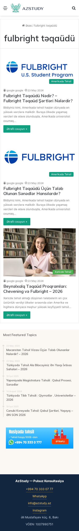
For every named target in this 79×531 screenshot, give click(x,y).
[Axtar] (74, 9)
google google (15, 90)
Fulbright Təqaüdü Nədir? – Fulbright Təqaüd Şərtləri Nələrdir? (38, 98)
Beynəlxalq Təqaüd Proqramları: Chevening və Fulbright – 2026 (35, 289)
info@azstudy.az (39, 503)
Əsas (28, 25)
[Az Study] (27, 8)
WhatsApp (39, 496)
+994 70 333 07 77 (39, 489)
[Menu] (5, 9)
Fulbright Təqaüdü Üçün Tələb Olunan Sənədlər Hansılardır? (33, 191)
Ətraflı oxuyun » (17, 128)
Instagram (40, 510)
